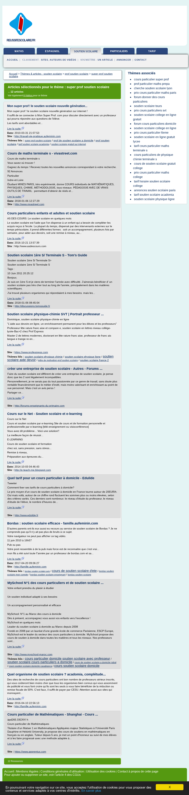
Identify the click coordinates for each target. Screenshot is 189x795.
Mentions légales (27, 771)
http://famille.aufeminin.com (30, 566)
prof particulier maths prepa (152, 83)
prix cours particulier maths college (151, 175)
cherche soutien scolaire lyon (153, 88)
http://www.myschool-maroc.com (33, 654)
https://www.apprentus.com (30, 751)
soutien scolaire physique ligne (83, 356)
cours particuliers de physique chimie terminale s (153, 157)
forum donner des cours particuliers (149, 99)
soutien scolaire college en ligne (155, 128)
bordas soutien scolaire (79, 574)
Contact (141, 60)
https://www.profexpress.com (31, 352)
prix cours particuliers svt (150, 110)
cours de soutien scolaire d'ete (74, 571)
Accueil (12, 60)
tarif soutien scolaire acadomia (33, 144)
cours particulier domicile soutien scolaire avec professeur (67, 658)
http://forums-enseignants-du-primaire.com (40, 405)
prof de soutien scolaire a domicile (73, 140)
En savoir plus (91, 790)
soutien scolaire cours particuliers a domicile (39, 662)
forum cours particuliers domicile (155, 123)
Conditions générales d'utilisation (62, 771)
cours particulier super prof (151, 79)
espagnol (52, 51)
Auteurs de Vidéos (63, 60)
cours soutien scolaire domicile (76, 666)
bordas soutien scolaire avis (37, 571)
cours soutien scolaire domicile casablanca (30, 666)
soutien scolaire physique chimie (44, 356)
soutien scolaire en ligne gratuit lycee (154, 139)
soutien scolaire (86, 51)
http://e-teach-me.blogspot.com (32, 469)
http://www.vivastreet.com (29, 204)
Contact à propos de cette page (138, 771)
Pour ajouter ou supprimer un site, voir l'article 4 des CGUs (42, 774)
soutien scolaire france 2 (94, 360)
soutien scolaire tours (148, 106)
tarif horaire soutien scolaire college (151, 183)
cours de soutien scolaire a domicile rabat (95, 662)
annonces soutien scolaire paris (155, 190)
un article (105, 60)
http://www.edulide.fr (26, 515)
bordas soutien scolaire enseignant (48, 574)
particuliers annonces (119, 52)
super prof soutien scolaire (38, 140)
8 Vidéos (28, 95)
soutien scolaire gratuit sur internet (68, 144)
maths (19, 51)
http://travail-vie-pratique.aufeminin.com (37, 136)
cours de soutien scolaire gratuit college (154, 166)
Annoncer (123, 60)
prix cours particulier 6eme (151, 132)
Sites (44, 60)
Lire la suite (14, 128)
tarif (152, 51)
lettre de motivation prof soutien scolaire (58, 360)
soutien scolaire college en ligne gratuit (154, 117)
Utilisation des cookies (101, 771)
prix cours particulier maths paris (155, 92)
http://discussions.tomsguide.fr (32, 306)
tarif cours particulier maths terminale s (151, 148)
